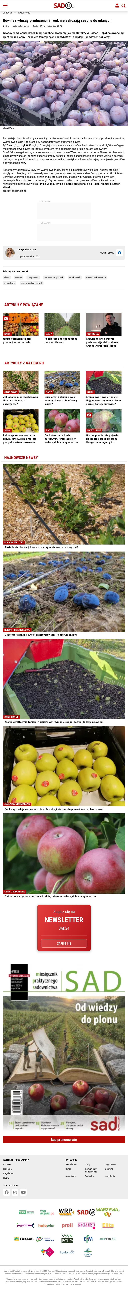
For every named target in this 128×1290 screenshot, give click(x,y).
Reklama (7, 1169)
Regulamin (8, 1173)
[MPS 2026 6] (64, 1048)
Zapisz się (64, 943)
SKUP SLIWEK (9, 283)
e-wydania (110, 1176)
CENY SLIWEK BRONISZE (96, 277)
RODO (6, 1178)
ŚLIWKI (6, 277)
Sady (87, 1164)
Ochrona (109, 1169)
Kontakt (7, 1164)
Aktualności (24, 12)
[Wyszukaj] (124, 6)
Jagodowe (110, 1164)
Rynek (68, 1169)
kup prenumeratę (64, 1140)
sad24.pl (7, 12)
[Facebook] (119, 252)
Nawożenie (71, 1176)
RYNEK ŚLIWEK (74, 277)
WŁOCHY (18, 277)
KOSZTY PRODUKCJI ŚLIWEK (31, 283)
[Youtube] (23, 1192)
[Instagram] (15, 1192)
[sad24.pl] (64, 5)
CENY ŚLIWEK (33, 277)
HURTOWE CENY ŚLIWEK (53, 277)
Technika (89, 1176)
